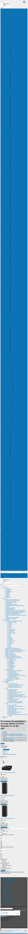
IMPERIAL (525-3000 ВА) (16, 305)
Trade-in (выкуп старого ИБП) (12, 41)
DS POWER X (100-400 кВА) (17, 329)
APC (9, 135)
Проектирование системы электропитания (15, 33)
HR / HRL (13, 521)
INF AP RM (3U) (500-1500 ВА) (18, 286)
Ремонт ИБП (11, 560)
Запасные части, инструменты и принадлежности (13, 533)
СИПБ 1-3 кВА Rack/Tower (17, 48)
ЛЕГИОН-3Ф (14, 218)
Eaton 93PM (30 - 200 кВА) (17, 435)
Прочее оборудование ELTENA (18, 395)
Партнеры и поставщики (8, 889)
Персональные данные (8, 895)
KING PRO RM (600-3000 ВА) (17, 295)
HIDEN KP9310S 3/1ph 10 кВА (18, 277)
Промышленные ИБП (10, 463)
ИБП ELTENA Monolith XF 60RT (8, 772)
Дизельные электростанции (9, 881)
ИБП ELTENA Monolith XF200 (7, 818)
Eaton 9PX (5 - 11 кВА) (16, 453)
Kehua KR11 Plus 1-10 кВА (17, 268)
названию (5, 750)
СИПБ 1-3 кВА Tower (16, 50)
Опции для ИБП (14, 61)
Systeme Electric (11, 171)
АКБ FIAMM (11, 482)
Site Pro (12, 167)
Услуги (4, 22)
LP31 (12, 170)
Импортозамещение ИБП (11, 27)
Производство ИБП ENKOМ (12, 37)
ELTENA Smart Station (16, 357)
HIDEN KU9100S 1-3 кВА (17, 274)
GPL (12, 511)
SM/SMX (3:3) (14, 188)
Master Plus (13, 99)
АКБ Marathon (11, 475)
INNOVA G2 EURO (15, 82)
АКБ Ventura (11, 507)
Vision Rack (13, 104)
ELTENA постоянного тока (17, 393)
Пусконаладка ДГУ (12, 553)
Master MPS (13, 119)
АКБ (7, 535)
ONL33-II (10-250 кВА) (16, 287)
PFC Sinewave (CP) (15, 203)
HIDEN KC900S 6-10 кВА (17, 283)
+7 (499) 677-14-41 (7, 901)
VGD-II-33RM (14, 312)
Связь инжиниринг (12, 45)
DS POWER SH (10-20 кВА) (17, 331)
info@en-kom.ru (4, 576)
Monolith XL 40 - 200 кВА (19, 391)
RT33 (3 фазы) (14, 191)
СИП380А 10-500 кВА (16, 52)
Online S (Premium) (15, 194)
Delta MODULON (15, 410)
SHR (12, 499)
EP (11, 153)
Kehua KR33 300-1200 (16, 263)
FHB (12, 488)
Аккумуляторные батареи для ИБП (13, 467)
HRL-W (12, 520)
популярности (4, 747)
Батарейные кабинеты (13, 526)
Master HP (13, 121)
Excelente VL (14, 178)
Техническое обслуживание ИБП (15, 559)
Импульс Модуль (14, 134)
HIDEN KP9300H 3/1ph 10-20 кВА (18, 278)
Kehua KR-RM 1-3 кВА (16, 260)
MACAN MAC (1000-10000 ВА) (18, 297)
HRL (12, 500)
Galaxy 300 (13, 149)
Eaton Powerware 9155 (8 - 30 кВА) (18, 445)
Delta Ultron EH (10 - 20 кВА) (20, 406)
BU (11, 210)
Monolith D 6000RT (18, 374)
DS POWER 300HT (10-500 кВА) (18, 332)
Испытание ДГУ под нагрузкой (15, 545)
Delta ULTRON (14, 400)
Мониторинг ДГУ (12, 544)
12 (3, 760)
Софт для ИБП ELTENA (16, 396)
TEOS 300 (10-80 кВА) (16, 327)
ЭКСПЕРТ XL (14, 215)
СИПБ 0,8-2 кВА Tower (16, 46)
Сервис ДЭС (11, 551)
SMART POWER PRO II (16, 75)
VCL (12, 154)
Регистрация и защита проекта (12, 24)
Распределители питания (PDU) (15, 524)
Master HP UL (14, 122)
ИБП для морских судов (11, 464)
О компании (8, 12)
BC (11, 506)
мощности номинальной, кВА (9, 754)
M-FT (12, 481)
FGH (12, 492)
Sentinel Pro (13, 129)
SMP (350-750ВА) (15, 186)
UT (11, 207)
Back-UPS (13, 151)
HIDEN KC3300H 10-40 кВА (17, 282)
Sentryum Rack (14, 108)
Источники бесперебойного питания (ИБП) (13, 734)
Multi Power (13, 117)
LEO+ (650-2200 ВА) (15, 352)
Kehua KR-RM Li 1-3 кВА (16, 257)
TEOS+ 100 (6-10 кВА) (16, 348)
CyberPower (11, 184)
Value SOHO (13, 205)
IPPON (9, 65)
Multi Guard (13, 96)
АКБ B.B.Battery (12, 496)
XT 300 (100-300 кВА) (16, 325)
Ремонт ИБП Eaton (12, 564)
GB (11, 516)
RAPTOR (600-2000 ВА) (16, 306)
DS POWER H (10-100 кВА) (17, 334)
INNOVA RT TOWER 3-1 (16, 70)
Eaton (9, 429)
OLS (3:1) (13, 190)
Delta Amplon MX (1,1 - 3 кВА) (20, 417)
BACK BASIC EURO (16, 88)
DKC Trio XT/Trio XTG (16, 243)
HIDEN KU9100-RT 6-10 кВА (17, 275)
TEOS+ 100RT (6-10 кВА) (16, 346)
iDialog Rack (13, 128)
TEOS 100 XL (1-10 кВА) (16, 344)
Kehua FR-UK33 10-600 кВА (17, 269)
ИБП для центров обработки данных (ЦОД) (15, 460)
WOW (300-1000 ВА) (15, 309)
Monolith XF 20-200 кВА (19, 385)
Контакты (5, 570)
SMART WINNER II (15, 71)
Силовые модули (17, 57)
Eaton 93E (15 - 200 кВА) (16, 443)
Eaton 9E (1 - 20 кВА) (15, 451)
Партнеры (8, 16)
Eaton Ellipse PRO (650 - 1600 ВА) (18, 437)
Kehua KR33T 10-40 (15, 262)
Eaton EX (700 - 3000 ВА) (16, 430)
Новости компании (7, 890)
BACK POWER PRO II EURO (17, 85)
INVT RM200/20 (14, 225)
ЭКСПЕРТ (13, 220)
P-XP (12, 471)
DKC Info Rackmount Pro (16, 250)
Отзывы (7, 18)
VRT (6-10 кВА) (14, 310)
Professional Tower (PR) (16, 199)
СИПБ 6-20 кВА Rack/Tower (17, 49)
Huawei (10, 456)
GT (11, 166)
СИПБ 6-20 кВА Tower (16, 51)
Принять (25, 930)
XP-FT (12, 470)
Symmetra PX (14, 140)
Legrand (10, 354)
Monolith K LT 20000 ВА (19, 373)
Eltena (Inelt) (11, 355)
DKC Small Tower (15, 249)
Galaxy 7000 (13, 144)
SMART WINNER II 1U (16, 74)
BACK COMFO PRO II (16, 87)
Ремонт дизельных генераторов (15, 554)
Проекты (8, 17)
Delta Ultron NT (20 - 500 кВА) (20, 403)
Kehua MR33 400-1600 (16, 255)
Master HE (13, 123)
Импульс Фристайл (15, 132)
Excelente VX (14, 177)
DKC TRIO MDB (15, 239)
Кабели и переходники (13, 531)
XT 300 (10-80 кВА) (15, 326)
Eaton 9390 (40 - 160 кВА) (16, 436)
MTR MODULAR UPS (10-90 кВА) (19, 321)
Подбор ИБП (9, 26)
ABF (12, 518)
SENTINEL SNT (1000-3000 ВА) (18, 289)
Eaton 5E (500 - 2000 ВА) (16, 449)
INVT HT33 (13, 232)
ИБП (7, 557)
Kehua (9, 252)
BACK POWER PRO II (16, 84)
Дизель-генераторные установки (13, 466)
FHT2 (12, 486)
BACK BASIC (14, 90)
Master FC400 (14, 125)
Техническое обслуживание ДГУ (15, 556)
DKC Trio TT (14, 244)
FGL (12, 494)
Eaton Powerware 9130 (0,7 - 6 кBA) (19, 454)
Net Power (13, 115)
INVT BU (13, 233)
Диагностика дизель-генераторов (15, 548)
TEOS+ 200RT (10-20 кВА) (17, 339)
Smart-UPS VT (14, 139)
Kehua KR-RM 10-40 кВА (16, 258)
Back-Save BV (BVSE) (16, 175)
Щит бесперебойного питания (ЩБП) (14, 36)
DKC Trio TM (14, 245)
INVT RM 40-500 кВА (16, 224)
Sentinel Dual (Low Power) (16, 113)
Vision (12, 103)
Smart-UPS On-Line (15, 145)
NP (11, 157)
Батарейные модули (18, 63)
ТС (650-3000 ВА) (15, 299)
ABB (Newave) (11, 353)
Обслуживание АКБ (12, 537)
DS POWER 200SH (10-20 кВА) (18, 338)
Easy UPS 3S (14, 136)
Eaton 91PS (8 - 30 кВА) (16, 442)
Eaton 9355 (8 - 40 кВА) (16, 447)
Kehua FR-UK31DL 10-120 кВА (18, 270)
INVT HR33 (13, 231)
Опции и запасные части (8, 882)
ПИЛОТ (13, 222)
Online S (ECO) (14, 192)
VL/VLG (13, 515)
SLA (12, 483)
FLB (12, 489)
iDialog (12, 127)
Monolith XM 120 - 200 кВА (20, 392)
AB (11, 519)
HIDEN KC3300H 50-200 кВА (17, 281)
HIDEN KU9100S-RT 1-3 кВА (17, 273)
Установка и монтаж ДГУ (14, 552)
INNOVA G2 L (14, 69)
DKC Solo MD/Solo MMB (16, 247)
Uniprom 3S (13, 183)
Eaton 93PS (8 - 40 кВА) (16, 444)
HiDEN (10, 271)
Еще (4, 718)
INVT (9, 223)
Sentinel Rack (14, 110)
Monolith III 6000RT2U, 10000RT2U (19, 381)
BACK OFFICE (14, 91)
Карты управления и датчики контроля (17, 528)
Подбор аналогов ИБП (11, 25)
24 (3, 761)
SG (11, 161)
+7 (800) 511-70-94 (7, 898)
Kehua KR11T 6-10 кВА (16, 265)
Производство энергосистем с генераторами (15, 35)
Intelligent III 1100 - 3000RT (19, 367)
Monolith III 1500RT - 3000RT (20, 379)
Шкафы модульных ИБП (19, 56)
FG (11, 493)
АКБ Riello (10, 474)
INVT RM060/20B (15, 226)
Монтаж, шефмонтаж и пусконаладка (16, 561)
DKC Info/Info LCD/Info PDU (17, 251)
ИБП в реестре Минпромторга (12, 23)
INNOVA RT (14, 77)
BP (11, 505)
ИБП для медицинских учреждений (14, 458)
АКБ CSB (10, 495)
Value (12, 206)
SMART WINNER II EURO (17, 72)
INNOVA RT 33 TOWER (16, 80)
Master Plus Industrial (15, 97)
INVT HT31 (13, 236)
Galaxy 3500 (13, 141)
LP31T (12, 155)
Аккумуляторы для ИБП (8, 880)
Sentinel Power (14, 100)
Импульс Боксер (14, 133)
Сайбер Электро (12, 213)
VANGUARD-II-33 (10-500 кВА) (18, 288)
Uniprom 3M (13, 181)
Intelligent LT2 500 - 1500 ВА (20, 368)
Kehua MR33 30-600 (15, 256)
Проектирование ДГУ (13, 546)
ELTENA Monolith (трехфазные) (18, 383)
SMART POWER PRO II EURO (18, 76)
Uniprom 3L (13, 180)
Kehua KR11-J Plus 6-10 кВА (17, 267)
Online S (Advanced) (15, 193)
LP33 (12, 168)
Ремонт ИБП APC (12, 563)
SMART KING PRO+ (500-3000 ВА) (19, 294)
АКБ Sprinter (11, 468)
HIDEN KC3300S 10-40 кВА (17, 280)
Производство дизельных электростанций (17, 550)
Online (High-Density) (15, 197)
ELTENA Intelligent (15, 364)
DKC (9, 238)
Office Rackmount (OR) (16, 202)
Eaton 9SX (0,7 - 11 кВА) (16, 455)
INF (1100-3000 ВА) (15, 300)
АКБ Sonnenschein (12, 473)
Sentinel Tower (14, 109)
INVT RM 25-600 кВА (16, 228)
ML (12, 159)
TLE (12, 160)
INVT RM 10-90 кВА (15, 230)
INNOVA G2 (14, 81)
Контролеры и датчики (19, 62)
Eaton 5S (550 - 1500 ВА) (16, 432)
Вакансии (8, 20)
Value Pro (13, 204)
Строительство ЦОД (10, 31)
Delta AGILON (14, 426)
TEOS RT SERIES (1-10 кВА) (17, 342)
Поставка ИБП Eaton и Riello (7, 573)
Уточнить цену (4, 781)
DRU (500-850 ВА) (15, 302)
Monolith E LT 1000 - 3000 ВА (20, 378)
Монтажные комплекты (19, 64)
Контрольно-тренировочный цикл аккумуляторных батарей (16, 539)
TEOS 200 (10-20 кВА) (16, 336)
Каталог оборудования (8, 877)
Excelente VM (14, 179)
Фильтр (2, 743)
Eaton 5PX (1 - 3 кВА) (16, 431)
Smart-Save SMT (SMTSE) (16, 174)
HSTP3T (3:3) (14, 187)
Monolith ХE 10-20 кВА (19, 386)
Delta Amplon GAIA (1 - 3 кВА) (20, 418)
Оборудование (6, 43)
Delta (9, 399)
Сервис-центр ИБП (7, 887)
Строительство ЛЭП (10, 32)
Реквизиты (8, 13)
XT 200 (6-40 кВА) (15, 335)
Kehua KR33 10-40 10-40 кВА (17, 264)
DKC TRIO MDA (15, 241)
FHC (12, 484)
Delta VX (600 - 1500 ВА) (19, 428)
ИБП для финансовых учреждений (13, 461)
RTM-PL (13, 514)
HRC (12, 498)
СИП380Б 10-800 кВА (16, 54)
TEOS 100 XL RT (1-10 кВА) (17, 341)
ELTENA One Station (15, 363)
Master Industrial (14, 120)
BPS (12, 503)
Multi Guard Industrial (15, 95)
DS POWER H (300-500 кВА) (17, 333)
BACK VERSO (14, 83)
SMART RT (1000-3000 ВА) (17, 293)
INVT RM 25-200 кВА (16, 229)
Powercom (10, 284)
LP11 (12, 165)
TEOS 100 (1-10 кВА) (15, 345)
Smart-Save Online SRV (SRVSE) (18, 173)
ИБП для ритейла (9, 462)
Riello (9, 94)
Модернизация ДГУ (12, 542)
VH (12, 162)
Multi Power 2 (14, 102)
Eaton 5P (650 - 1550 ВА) (16, 450)
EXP (12, 212)
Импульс (10, 130)
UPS (12, 502)
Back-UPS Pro (14, 146)
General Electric (11, 152)
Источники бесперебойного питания (14, 44)
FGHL (12, 490)
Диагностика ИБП (12, 558)
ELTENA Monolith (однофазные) (18, 372)
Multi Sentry (13, 116)
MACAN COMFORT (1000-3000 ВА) (19, 291)
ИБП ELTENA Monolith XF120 (7, 795)
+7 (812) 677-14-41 (23, 576)
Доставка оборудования (11, 42)
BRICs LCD (13, 209)
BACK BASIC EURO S (16, 89)
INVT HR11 (13, 235)
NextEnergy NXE (14, 114)
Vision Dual (13, 106)
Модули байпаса (12, 525)
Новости (8, 19)
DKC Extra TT (14, 242)
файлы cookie (10, 930)
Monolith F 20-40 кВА (18, 384)
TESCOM (10, 313)
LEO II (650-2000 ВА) (16, 351)
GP (11, 512)
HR (11, 501)
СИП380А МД (14, 55)
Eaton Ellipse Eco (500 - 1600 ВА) (18, 441)
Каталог (5, 732)
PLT (12, 200)
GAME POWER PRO (15, 67)
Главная (5, 731)
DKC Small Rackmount (16, 248)
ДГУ (7, 541)
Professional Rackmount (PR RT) (18, 198)
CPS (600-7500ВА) (15, 185)
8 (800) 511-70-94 (14, 576)
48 (3, 762)
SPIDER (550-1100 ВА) (16, 307)
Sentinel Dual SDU (15, 112)
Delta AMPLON (14, 416)
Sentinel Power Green (15, 101)
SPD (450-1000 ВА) (15, 308)
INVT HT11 (13, 237)
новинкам (5, 753)
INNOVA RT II (14, 78)
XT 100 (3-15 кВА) (15, 340)
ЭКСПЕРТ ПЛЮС (15, 219)
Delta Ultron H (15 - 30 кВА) (20, 402)
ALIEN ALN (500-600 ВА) (17, 303)
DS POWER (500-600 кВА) (17, 328)
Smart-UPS (13, 147)
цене (4, 752)
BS (11, 211)
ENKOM (10, 93)
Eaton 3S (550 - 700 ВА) (16, 434)
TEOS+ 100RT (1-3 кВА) (16, 347)
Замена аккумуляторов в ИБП (15, 540)
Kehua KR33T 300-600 (16, 261)
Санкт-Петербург (4, 9)
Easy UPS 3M (14, 138)
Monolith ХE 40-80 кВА (19, 387)
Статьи (4, 894)
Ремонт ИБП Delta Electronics (14, 565)
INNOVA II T (14, 68)
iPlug (12, 126)
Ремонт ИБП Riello (12, 566)
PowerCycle (13, 479)
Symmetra (13, 148)
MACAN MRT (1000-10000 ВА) (18, 296)
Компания (5, 11)
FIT (12, 487)
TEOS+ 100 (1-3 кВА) (16, 350)
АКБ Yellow (11, 513)
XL (11, 476)
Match (12, 158)
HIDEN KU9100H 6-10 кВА (17, 276)
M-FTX (12, 480)
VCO (12, 164)
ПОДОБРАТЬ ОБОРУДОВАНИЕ (8, 874)
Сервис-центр (6, 534)
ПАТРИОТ (13, 216)
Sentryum (13, 107)
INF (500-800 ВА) (15, 301)
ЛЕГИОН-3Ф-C (14, 217)
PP (11, 469)
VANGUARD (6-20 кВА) (16, 290)
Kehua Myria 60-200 (15, 254)
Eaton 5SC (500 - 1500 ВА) (17, 448)
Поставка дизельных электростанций (16, 547)
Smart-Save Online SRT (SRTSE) (18, 172)
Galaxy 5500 (13, 142)
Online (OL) (13, 196)
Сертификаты (9, 14)
